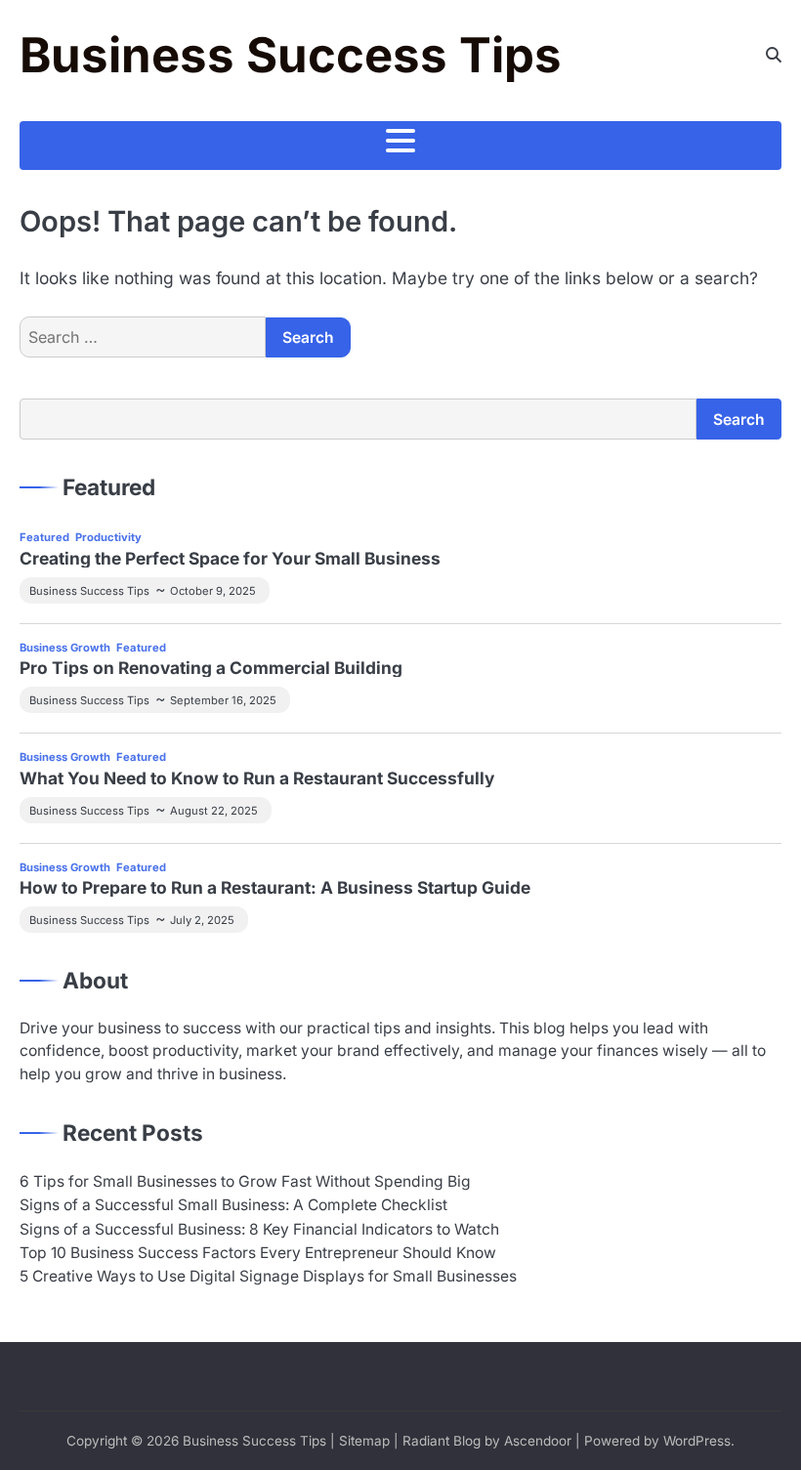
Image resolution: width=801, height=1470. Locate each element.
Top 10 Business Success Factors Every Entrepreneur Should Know (258, 1252)
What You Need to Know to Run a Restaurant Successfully (257, 778)
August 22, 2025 (214, 811)
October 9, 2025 (213, 591)
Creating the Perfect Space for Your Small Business (230, 558)
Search (739, 419)
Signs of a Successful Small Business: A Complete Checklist (233, 1205)
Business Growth (65, 647)
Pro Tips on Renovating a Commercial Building (211, 667)
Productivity (108, 537)
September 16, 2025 (223, 700)
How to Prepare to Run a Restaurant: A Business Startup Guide (275, 887)
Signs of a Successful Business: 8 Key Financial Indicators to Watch (259, 1229)
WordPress (697, 1441)
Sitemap (364, 1441)
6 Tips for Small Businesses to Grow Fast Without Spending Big (245, 1181)
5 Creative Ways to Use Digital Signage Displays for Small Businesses (268, 1276)
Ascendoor (537, 1441)
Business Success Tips (291, 54)
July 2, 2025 (202, 920)
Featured (44, 537)
